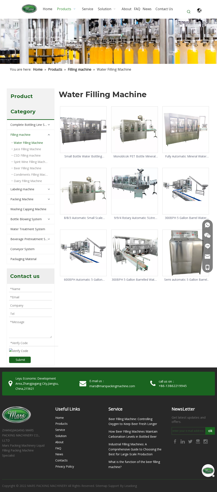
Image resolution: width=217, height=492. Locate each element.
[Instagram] (205, 441)
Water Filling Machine (28, 143)
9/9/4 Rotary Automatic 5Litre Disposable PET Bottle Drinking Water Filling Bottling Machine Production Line (134, 218)
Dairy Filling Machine (28, 181)
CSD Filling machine (27, 155)
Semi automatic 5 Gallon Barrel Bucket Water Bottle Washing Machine (185, 280)
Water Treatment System (27, 229)
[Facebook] (175, 441)
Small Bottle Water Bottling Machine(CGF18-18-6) (83, 156)
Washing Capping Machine (28, 209)
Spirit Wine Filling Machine (31, 162)
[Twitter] (191, 441)
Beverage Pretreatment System (32, 239)
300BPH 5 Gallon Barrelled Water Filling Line (134, 280)
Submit (20, 360)
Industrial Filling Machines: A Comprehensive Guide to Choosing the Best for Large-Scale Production (134, 449)
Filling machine (20, 135)
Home (59, 418)
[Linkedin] (183, 441)
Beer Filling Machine (27, 168)
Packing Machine (21, 199)
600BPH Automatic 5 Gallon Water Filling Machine (83, 280)
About (59, 442)
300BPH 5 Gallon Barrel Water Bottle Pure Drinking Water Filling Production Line (185, 218)
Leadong (130, 486)
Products (61, 424)
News (59, 454)
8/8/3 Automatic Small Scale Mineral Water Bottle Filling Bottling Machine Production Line (83, 218)
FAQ (58, 448)
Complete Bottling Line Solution (32, 125)
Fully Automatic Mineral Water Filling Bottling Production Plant (185, 156)
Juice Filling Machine (27, 149)
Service (60, 430)
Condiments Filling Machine (32, 174)
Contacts (61, 460)
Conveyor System (22, 249)
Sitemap (101, 486)
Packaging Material (23, 259)
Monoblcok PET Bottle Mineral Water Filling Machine (134, 156)
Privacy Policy (64, 466)
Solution (61, 436)
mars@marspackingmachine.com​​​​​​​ (112, 386)
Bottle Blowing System (26, 219)
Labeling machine (22, 189)
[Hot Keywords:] (189, 12)
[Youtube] (198, 441)
